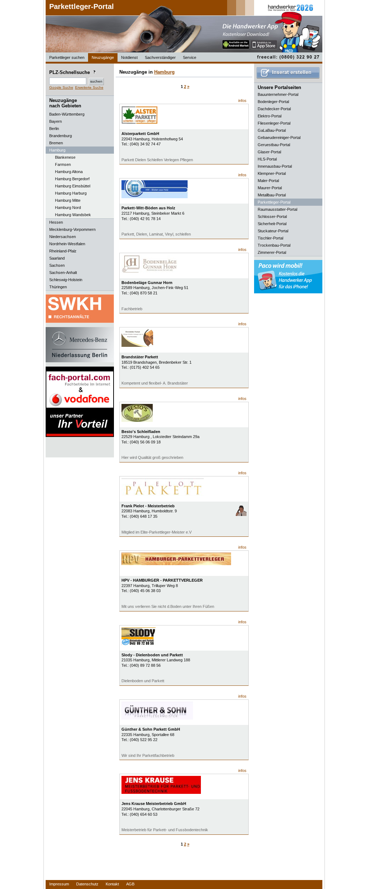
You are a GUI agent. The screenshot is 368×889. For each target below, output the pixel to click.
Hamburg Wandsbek (73, 215)
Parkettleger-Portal (81, 6)
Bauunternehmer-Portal (278, 94)
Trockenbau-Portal (274, 245)
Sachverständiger (160, 57)
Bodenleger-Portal (273, 101)
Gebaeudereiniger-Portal (279, 137)
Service (189, 57)
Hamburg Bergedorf (72, 179)
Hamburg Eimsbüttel (72, 186)
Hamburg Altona (69, 171)
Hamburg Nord (68, 207)
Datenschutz (87, 884)
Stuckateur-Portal (273, 231)
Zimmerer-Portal (272, 252)
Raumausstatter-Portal (277, 209)
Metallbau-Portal (272, 195)
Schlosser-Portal (272, 216)
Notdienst (129, 57)
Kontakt (112, 884)
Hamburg (164, 72)
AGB (130, 884)
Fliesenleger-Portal (274, 123)
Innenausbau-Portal (275, 166)
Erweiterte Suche (89, 87)
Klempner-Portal (272, 173)
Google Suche (61, 87)
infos (242, 100)
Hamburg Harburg (71, 193)
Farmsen (63, 164)
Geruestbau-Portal (274, 145)
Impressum (59, 884)
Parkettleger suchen (66, 57)
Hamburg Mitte (67, 200)
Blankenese (65, 157)
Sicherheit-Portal (272, 224)
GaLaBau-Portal (272, 130)
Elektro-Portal (269, 116)
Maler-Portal (268, 180)
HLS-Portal (267, 159)
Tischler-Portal (270, 238)
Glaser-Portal (269, 152)
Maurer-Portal (270, 188)
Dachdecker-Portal (274, 109)
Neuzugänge (103, 57)
